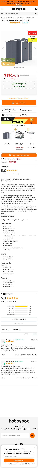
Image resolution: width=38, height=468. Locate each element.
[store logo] (19, 9)
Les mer (19, 439)
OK (32, 436)
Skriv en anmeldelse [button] (20, 319)
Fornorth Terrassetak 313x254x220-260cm (31, 144)
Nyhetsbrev (19, 426)
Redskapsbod (30, 17)
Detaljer (5, 166)
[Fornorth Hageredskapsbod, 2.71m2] (14, 68)
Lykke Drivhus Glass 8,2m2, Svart (19, 144)
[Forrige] (2, 48)
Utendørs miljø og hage (7, 17)
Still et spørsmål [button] (20, 324)
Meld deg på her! (19, 460)
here (17, 174)
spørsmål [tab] (15, 329)
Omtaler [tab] (4, 329)
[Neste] (35, 48)
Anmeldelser (7, 294)
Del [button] (4, 354)
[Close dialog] (35, 447)
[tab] (19, 166)
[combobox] (19, 13)
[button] (19, 155)
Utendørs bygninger (20, 17)
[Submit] (35, 13)
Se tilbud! (19, 5)
